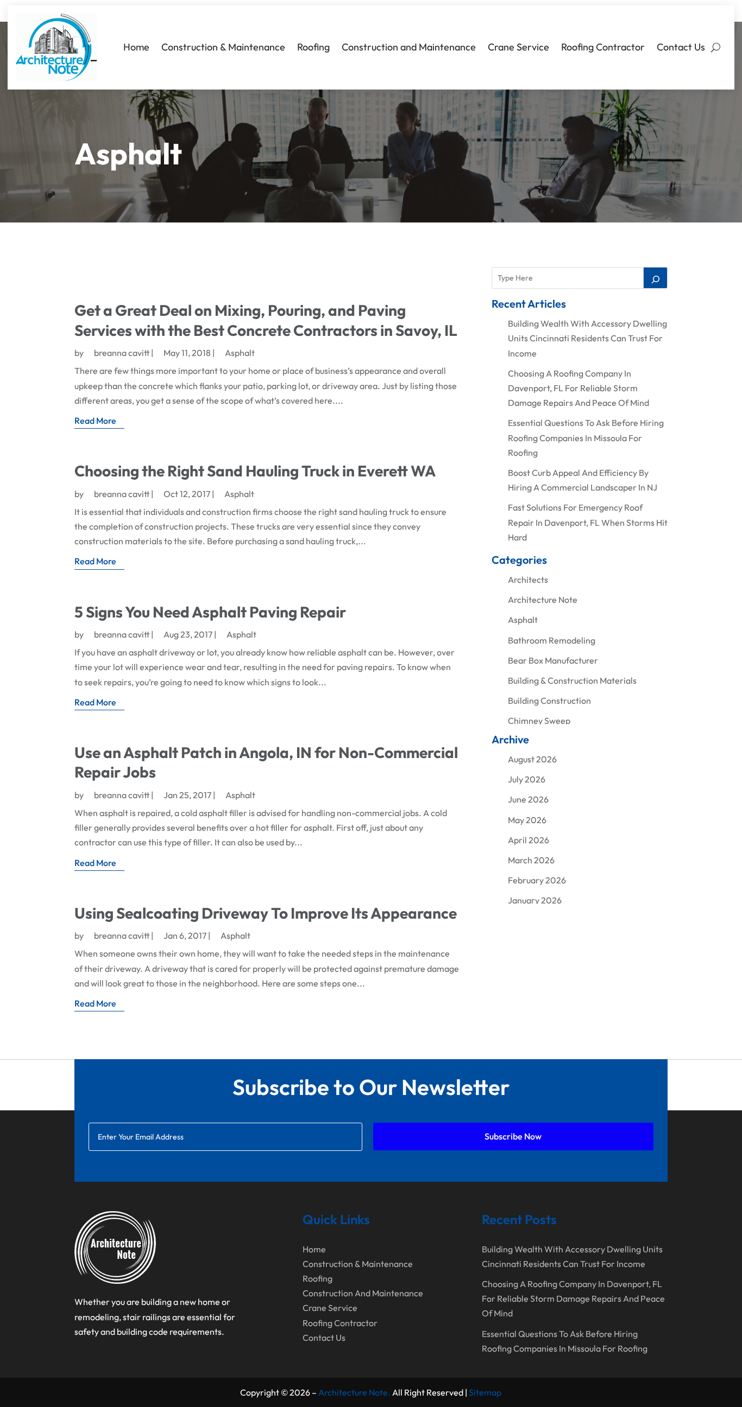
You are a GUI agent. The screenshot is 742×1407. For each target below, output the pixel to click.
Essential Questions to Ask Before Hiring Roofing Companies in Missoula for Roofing (586, 437)
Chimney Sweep (539, 720)
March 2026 (531, 860)
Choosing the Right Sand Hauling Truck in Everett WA (255, 470)
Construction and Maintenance (409, 47)
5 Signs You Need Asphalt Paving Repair (210, 611)
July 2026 (526, 779)
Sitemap (485, 1392)
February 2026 (537, 880)
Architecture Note (542, 599)
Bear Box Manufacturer (553, 660)
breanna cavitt (121, 352)
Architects (528, 579)
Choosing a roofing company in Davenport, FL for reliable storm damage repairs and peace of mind (578, 388)
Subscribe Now (513, 1136)
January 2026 (535, 900)
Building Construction (549, 700)
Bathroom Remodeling (551, 640)
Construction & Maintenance (223, 47)
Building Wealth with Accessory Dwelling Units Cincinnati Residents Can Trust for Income (587, 338)
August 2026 (532, 759)
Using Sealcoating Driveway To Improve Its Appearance (265, 912)
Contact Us (681, 47)
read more (95, 420)
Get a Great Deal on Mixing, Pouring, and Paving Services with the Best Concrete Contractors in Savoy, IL (265, 320)
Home (136, 47)
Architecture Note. (354, 1392)
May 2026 (527, 819)
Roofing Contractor (603, 47)
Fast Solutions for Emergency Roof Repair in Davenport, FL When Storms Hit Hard (588, 522)
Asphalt (240, 352)
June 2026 (528, 799)
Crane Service (518, 47)
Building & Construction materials (572, 680)
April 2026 (528, 840)
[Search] (655, 278)
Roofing (313, 47)
